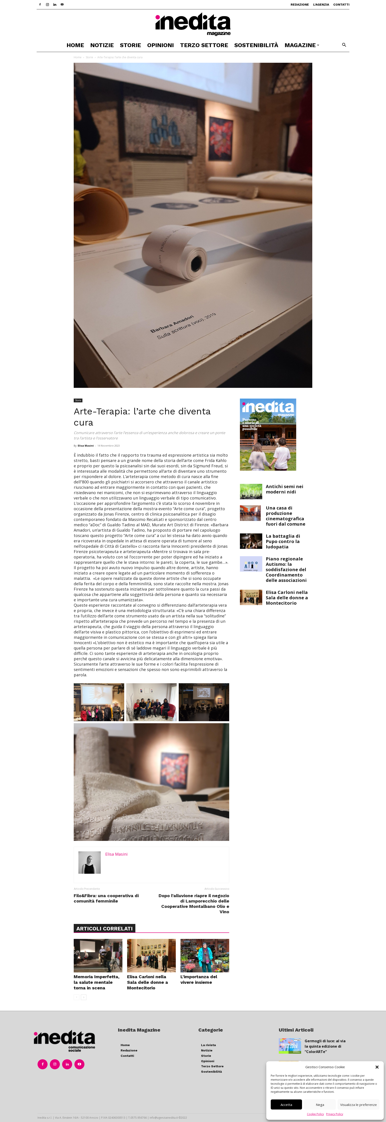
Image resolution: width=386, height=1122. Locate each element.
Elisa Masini (86, 445)
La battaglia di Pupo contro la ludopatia (283, 541)
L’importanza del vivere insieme (198, 979)
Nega (320, 1104)
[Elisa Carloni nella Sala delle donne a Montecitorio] (151, 955)
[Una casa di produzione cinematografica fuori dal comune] (250, 513)
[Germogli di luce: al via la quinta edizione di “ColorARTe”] (290, 1046)
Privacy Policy (334, 1114)
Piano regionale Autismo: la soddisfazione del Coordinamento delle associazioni (286, 569)
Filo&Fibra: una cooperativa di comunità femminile (106, 898)
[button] (377, 1067)
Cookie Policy (315, 1114)
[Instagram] (47, 4)
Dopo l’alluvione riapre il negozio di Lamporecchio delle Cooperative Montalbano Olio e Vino (194, 903)
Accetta (286, 1104)
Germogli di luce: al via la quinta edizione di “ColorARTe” (325, 1046)
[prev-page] (76, 997)
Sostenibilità (256, 45)
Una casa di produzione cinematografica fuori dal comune (285, 516)
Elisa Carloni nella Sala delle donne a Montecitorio (147, 982)
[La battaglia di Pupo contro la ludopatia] (251, 541)
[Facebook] (40, 4)
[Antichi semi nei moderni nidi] (251, 491)
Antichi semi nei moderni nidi (284, 489)
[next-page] (83, 997)
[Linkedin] (54, 4)
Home (75, 45)
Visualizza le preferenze (358, 1104)
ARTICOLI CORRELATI (104, 929)
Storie (130, 45)
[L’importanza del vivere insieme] (204, 955)
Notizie (102, 45)
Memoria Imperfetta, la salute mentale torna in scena (97, 982)
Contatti (341, 4)
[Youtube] (62, 4)
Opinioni (160, 45)
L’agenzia (321, 4)
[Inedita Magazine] (193, 24)
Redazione (300, 4)
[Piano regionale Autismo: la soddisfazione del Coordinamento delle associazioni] (251, 564)
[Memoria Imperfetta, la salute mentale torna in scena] (98, 955)
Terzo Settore (204, 45)
